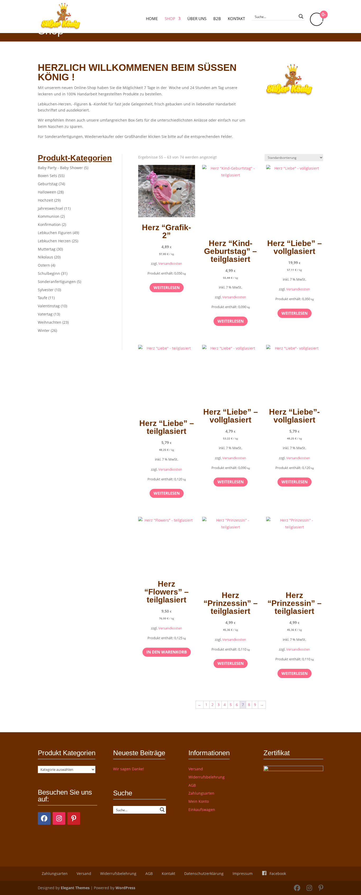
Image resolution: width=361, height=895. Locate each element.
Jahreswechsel (50, 208)
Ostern (44, 265)
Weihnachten (49, 322)
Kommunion (48, 216)
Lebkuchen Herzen (54, 240)
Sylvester (46, 289)
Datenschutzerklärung (204, 873)
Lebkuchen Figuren (55, 232)
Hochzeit (45, 200)
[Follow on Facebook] (44, 818)
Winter (44, 330)
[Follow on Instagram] (59, 818)
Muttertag (46, 249)
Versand (195, 768)
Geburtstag (48, 183)
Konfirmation (49, 224)
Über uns (196, 19)
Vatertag (45, 314)
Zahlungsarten (201, 793)
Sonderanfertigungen (57, 281)
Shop (170, 19)
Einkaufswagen (201, 809)
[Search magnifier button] (301, 16)
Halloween (47, 191)
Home (152, 19)
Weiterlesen (167, 287)
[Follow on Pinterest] (73, 818)
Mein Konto (198, 801)
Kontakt (236, 19)
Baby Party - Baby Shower (60, 167)
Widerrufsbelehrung (206, 777)
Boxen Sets (47, 175)
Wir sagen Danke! (128, 768)
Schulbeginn (49, 273)
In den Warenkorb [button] (166, 652)
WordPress (125, 887)
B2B (217, 19)
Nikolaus (45, 256)
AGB (192, 785)
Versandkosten (170, 263)
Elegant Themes (75, 887)
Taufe (42, 297)
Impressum (243, 873)
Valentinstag (49, 305)
